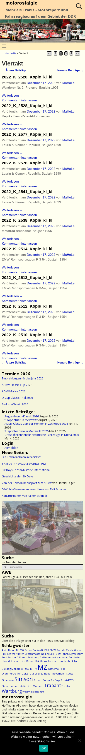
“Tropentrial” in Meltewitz (21, 420)
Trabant (52, 685)
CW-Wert (12, 653)
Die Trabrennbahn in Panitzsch (21, 457)
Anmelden (11, 448)
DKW (21, 653)
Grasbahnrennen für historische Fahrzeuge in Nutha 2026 (42, 435)
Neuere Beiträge (70, 70)
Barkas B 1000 (41, 650)
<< (49, 53)
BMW (53, 650)
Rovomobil (58, 673)
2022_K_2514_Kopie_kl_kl (27, 249)
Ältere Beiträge (14, 70)
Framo (23, 657)
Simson (24, 679)
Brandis (60, 650)
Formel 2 (13, 657)
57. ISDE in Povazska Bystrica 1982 (24, 464)
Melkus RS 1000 (20, 668)
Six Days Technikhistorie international (26, 470)
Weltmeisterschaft (33, 691)
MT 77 (33, 668)
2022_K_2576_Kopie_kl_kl (27, 163)
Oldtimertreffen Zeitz (15, 673)
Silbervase (8, 680)
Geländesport (48, 657)
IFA (37, 661)
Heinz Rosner (27, 661)
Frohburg (33, 657)
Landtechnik (65, 661)
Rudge (69, 673)
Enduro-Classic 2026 (15, 404)
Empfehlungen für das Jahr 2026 (22, 378)
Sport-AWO (67, 680)
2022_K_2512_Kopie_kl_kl (27, 306)
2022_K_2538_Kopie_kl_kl (27, 220)
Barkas (28, 650)
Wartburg (12, 691)
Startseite (10, 53)
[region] (42, 528)
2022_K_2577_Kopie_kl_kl (27, 134)
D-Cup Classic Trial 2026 (17, 398)
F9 (59, 653)
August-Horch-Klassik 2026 (22, 416)
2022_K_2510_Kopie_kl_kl (27, 335)
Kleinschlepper (49, 661)
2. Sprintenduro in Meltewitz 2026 (27, 431)
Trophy (66, 686)
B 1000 (20, 650)
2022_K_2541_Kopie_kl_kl (27, 191)
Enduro (49, 653)
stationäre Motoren (32, 686)
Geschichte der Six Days (17, 476)
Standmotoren (10, 686)
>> (77, 53)
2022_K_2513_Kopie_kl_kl (27, 277)
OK (43, 748)
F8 (56, 653)
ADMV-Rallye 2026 (13, 391)
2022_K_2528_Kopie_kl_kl (27, 105)
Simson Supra (42, 680)
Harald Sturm (10, 661)
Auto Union (8, 650)
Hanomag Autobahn (68, 657)
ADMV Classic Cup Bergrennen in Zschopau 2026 (36, 424)
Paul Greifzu (36, 673)
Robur (48, 673)
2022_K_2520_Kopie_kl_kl (27, 77)
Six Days (55, 680)
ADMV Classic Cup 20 (15, 385)
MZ (42, 667)
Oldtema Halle (57, 668)
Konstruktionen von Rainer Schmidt (24, 496)
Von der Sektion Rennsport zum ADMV (27, 483)
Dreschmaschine (34, 653)
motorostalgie (21, 2)
